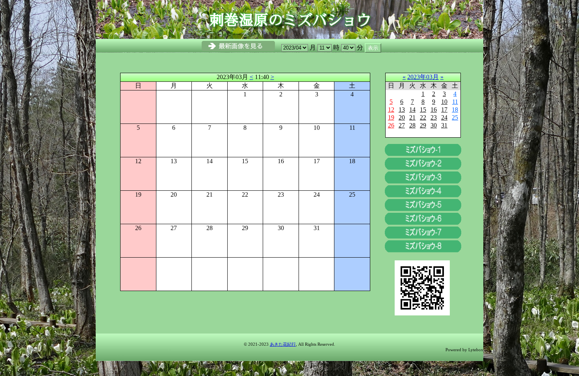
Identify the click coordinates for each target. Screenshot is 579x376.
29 (423, 125)
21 (412, 117)
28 (412, 125)
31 (444, 125)
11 (455, 101)
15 (423, 109)
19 (391, 117)
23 (434, 117)
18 (455, 109)
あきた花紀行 (283, 344)
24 (444, 117)
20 (402, 117)
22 (423, 117)
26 (391, 125)
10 (444, 101)
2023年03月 (423, 77)
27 (402, 125)
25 (455, 117)
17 (444, 109)
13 (402, 109)
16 (434, 109)
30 (434, 125)
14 (412, 109)
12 (391, 109)
